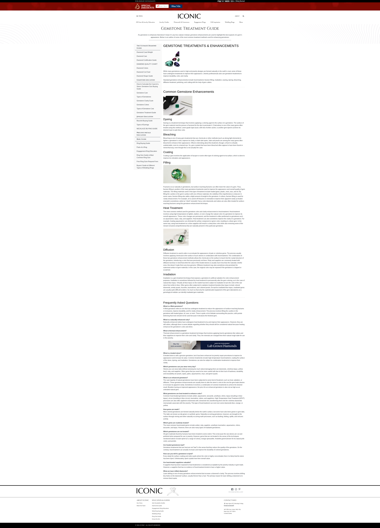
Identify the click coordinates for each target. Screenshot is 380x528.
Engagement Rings (200, 22)
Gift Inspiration (215, 22)
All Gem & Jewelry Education (145, 22)
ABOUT (237, 16)
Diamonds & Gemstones (181, 22)
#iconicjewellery (235, 492)
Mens (241, 22)
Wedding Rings (230, 22)
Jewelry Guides (164, 22)
